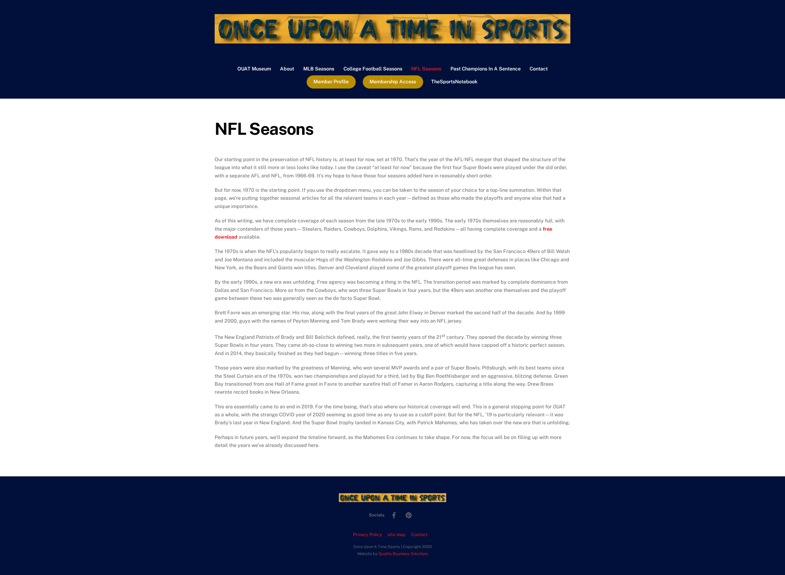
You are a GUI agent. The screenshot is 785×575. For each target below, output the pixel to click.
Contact (539, 69)
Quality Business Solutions (403, 553)
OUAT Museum (254, 69)
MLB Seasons (318, 69)
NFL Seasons (426, 69)
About (287, 69)
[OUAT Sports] (392, 40)
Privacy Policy (367, 534)
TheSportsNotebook (454, 82)
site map (396, 534)
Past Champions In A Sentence (485, 69)
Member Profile (331, 82)
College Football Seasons (372, 69)
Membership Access (393, 82)
